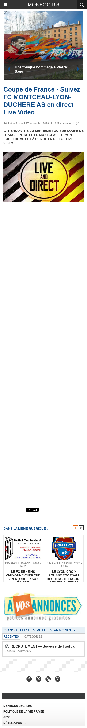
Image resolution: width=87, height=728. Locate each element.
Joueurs (10, 650)
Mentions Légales (17, 705)
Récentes (11, 636)
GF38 (6, 717)
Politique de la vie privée (23, 711)
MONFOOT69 (43, 4)
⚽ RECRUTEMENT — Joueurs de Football (40, 646)
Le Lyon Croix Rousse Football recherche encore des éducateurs (64, 575)
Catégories (33, 636)
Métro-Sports (14, 723)
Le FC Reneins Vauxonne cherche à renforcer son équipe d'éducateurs (23, 575)
